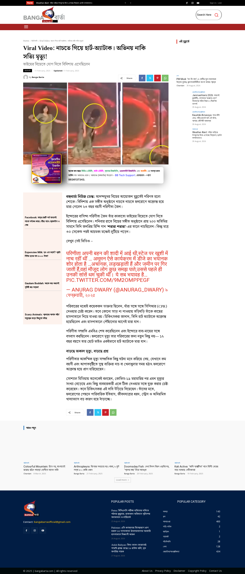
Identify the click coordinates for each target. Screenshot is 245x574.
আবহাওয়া (195, 129)
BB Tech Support (125, 175)
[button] (209, 15)
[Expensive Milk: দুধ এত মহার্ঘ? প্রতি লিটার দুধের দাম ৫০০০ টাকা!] (43, 240)
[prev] (125, 3)
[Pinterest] (157, 78)
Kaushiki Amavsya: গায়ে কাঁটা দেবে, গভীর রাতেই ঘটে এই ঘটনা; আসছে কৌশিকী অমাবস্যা (206, 118)
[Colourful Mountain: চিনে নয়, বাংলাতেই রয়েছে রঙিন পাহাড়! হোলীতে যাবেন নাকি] (47, 446)
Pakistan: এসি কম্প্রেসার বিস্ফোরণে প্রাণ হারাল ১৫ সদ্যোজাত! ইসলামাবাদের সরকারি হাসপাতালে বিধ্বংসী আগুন (131, 531)
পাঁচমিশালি (34, 40)
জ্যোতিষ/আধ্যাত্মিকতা (198, 92)
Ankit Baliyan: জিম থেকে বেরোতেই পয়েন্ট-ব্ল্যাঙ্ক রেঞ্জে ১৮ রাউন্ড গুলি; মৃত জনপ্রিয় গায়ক (128, 548)
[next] (130, 3)
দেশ (177, 76)
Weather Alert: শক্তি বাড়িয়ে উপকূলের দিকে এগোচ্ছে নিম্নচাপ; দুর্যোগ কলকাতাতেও (64, 3)
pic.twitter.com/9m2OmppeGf (108, 280)
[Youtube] (198, 3)
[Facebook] (187, 3)
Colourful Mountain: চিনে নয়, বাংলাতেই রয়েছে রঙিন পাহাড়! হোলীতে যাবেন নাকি (44, 468)
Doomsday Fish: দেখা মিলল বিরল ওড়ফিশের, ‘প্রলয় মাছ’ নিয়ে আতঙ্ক (146, 468)
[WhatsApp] (165, 78)
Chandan (180, 85)
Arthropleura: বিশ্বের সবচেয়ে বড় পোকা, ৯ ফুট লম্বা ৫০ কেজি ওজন (96, 468)
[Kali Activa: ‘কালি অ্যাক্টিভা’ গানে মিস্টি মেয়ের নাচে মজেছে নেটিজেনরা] (198, 446)
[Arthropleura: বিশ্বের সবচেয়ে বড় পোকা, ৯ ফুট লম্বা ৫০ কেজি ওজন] (97, 446)
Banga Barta (38, 77)
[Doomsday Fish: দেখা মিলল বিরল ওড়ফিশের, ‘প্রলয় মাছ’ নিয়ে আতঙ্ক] (147, 446)
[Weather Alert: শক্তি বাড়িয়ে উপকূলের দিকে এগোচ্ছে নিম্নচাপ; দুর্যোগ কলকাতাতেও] (183, 135)
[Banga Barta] (26, 77)
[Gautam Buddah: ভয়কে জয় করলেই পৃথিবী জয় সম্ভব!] (43, 271)
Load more (121, 479)
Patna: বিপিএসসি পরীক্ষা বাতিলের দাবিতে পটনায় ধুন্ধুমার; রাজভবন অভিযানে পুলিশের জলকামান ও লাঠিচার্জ (130, 514)
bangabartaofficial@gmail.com (52, 521)
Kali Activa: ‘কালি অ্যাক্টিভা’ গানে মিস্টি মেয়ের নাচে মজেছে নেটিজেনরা (196, 468)
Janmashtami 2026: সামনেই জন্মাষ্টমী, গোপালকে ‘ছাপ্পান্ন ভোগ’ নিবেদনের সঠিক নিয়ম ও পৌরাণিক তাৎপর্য (206, 99)
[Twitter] (149, 78)
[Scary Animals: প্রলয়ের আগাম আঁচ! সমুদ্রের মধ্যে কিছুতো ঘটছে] (43, 302)
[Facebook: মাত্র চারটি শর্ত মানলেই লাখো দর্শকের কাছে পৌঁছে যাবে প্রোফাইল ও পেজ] (43, 205)
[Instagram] (192, 3)
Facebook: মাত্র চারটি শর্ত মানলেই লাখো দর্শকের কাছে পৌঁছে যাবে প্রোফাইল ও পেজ (42, 221)
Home (26, 40)
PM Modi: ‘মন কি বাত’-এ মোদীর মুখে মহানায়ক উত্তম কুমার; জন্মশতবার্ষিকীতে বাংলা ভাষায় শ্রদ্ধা (196, 81)
